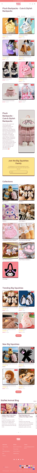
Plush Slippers (22, 221)
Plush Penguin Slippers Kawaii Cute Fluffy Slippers (10, 307)
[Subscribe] (26, 172)
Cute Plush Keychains (7, 259)
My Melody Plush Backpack (23, 78)
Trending (21, 201)
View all (18, 335)
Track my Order (5, 446)
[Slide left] (16, 433)
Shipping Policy (16, 453)
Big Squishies (7, 470)
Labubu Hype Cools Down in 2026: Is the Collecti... (9, 416)
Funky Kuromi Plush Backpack (7, 78)
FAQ (3, 449)
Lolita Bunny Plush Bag (22, 100)
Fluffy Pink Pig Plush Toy (22, 329)
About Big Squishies (6, 451)
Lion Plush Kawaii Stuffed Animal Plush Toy (9, 385)
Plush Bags (4, 279)
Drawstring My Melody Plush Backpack (8, 100)
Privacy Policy (15, 449)
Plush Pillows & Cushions (24, 259)
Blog (3, 453)
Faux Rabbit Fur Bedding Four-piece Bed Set (9, 329)
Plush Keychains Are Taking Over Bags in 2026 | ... (26, 417)
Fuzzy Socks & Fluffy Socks (24, 240)
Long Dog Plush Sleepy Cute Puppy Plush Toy (26, 385)
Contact (4, 455)
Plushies (4, 221)
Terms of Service (16, 451)
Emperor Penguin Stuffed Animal (24, 307)
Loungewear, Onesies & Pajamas (9, 240)
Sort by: (19, 16)
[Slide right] (21, 433)
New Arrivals (5, 201)
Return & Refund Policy (17, 446)
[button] (2, 4)
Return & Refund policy (13, 470)
